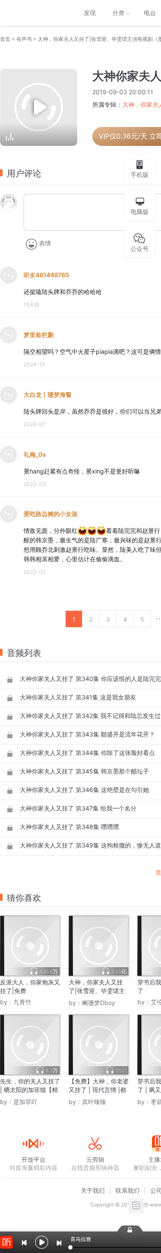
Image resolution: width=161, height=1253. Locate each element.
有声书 (24, 39)
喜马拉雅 (33, 13)
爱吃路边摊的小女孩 (51, 513)
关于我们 (93, 1190)
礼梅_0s (35, 454)
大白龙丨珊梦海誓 (48, 394)
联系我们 (127, 1190)
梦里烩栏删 (39, 334)
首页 (5, 39)
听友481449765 (46, 274)
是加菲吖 (25, 1101)
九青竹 (22, 1001)
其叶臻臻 (94, 1101)
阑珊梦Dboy (98, 1002)
